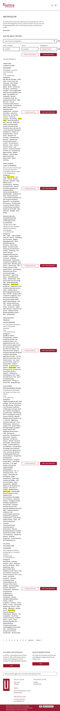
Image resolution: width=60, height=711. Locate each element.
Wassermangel (16, 632)
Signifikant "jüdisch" (9, 335)
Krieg (4, 177)
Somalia (9, 305)
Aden (4, 235)
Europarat (16, 459)
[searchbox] (11, 49)
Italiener (11, 601)
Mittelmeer (11, 608)
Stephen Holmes (7, 519)
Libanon (5, 367)
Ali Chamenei (7, 203)
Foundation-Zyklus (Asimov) (11, 103)
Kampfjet (12, 211)
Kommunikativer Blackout (10, 192)
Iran (17, 177)
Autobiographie (7, 230)
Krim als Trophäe (8, 482)
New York (9, 122)
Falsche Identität (8, 252)
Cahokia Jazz (16, 87)
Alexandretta (7, 561)
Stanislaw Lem (13, 139)
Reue (19, 295)
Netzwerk (16, 684)
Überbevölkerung (8, 623)
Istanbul (13, 597)
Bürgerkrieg (6, 567)
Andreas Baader (16, 235)
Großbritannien (7, 593)
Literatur (5, 117)
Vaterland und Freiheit (9, 631)
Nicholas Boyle (16, 491)
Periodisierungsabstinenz (10, 502)
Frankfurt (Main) (13, 256)
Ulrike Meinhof (7, 309)
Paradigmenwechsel (14, 501)
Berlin (10, 87)
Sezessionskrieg (14, 137)
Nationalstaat (7, 614)
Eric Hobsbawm (7, 446)
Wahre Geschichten (8, 156)
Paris (4, 294)
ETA (17, 250)
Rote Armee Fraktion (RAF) (10, 297)
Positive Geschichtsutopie (10, 124)
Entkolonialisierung (13, 444)
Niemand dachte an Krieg (10, 493)
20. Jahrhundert (7, 412)
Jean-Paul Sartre (7, 362)
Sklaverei (5, 139)
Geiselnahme (16, 260)
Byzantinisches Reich (9, 569)
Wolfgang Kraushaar (9, 218)
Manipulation (7, 484)
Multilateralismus (14, 489)
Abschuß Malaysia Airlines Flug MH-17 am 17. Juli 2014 (12, 418)
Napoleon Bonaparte (9, 612)
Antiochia (14, 561)
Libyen (5, 279)
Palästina (5, 373)
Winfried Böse (11, 314)
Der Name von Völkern (9, 349)
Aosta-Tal (5, 237)
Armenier (5, 563)
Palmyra (5, 501)
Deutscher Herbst (13, 247)
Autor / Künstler (8, 45)
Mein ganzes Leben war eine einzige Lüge (11, 280)
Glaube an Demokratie (9, 465)
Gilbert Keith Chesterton (10, 107)
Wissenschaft (7, 158)
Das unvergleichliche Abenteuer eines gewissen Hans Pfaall (12, 92)
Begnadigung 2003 (8, 241)
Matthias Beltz (12, 279)
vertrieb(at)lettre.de (19, 701)
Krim (17, 480)
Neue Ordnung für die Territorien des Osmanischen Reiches (12, 369)
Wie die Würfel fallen (12, 388)
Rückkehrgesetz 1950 (9, 375)
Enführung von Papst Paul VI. (11, 249)
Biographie (13, 228)
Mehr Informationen (48, 706)
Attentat (11, 237)
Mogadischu (6, 284)
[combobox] (11, 49)
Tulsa (11, 145)
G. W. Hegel (13, 463)
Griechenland (7, 589)
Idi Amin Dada (12, 265)
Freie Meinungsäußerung (10, 188)
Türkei (15, 619)
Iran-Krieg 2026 (15, 201)
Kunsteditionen (37, 684)
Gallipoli (5, 586)
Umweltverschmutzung (9, 625)
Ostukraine (16, 499)
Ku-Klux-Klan (14, 115)
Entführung (12, 250)
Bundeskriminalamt (8, 243)
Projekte (35, 682)
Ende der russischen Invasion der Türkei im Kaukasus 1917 (12, 572)
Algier (8, 235)
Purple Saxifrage (8, 163)
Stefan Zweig (16, 517)
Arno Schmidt (14, 83)
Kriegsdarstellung (8, 190)
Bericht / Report (16, 171)
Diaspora (16, 350)
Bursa (12, 567)
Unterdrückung (7, 184)
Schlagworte (44, 45)
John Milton (6, 113)
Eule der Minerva (8, 456)
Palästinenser (13, 373)
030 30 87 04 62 (20, 699)
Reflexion (8, 171)
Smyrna (5, 619)
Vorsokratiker (7, 632)
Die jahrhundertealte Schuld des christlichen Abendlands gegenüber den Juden (12, 354)
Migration (14, 484)
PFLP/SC (9, 294)
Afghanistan (14, 420)
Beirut (11, 563)
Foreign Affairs (7, 461)
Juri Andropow (17, 269)
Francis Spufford (7, 105)
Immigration (6, 597)
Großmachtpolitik (8, 467)
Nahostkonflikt (7, 194)
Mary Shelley (13, 118)
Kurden (11, 604)
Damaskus (6, 245)
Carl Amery (6, 88)
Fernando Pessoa (8, 186)
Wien (4, 314)
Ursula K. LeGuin (8, 147)
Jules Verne (14, 113)
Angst (17, 181)
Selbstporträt (6, 228)
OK (40, 706)
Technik (5, 143)
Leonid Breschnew (13, 277)
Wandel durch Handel (9, 532)
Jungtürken (6, 602)
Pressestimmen (18, 692)
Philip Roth (16, 122)
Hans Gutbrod (7, 386)
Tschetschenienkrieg (9, 525)
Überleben (16, 184)
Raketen (16, 186)
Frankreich (6, 258)
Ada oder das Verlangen (10, 79)
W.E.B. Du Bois (13, 154)
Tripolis (18, 307)
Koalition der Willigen (9, 480)
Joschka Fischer (7, 269)
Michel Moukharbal (12, 282)
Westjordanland (15, 382)
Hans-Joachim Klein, (9, 216)
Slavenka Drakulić (12, 196)
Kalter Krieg (6, 115)
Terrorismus (11, 307)
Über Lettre (17, 682)
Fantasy (12, 102)
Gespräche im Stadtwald (10, 262)
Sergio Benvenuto (8, 318)
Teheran (9, 179)
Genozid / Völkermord (9, 587)
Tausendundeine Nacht (9, 141)
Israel (4, 179)
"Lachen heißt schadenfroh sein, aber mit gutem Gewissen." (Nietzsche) (12, 199)
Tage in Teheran (9, 166)
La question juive (14, 365)
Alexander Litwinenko (9, 422)
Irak (14, 360)
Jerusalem (15, 111)
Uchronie (16, 145)
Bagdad (14, 85)
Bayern (5, 87)
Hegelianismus (7, 111)
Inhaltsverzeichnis (30, 112)
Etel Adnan (6, 543)
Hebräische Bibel (8, 109)
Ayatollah (12, 181)
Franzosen (13, 578)
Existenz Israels (7, 360)
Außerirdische (7, 85)
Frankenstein (17, 105)
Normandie (6, 286)
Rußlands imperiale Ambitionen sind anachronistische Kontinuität (11, 512)
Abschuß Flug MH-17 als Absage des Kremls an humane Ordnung (12, 414)
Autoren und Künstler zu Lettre (22, 690)
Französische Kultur (8, 580)
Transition (6, 523)
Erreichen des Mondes (13, 452)
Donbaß (11, 441)
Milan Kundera (7, 182)
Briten (17, 565)
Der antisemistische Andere (11, 347)
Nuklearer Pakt (7, 495)
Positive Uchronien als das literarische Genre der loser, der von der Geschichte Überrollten (12, 128)
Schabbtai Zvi (7, 132)
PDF (11, 666)
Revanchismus (7, 504)
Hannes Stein (7, 63)
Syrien (19, 377)
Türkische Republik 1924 (10, 621)
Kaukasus (13, 602)
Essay (4, 74)
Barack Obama (16, 426)
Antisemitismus (7, 337)
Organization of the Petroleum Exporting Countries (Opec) (12, 288)
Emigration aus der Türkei (10, 571)
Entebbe (5, 250)
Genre (23, 45)
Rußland (17, 617)
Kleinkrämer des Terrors (10, 271)
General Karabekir (14, 586)
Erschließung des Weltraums (11, 454)
